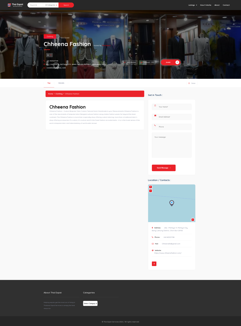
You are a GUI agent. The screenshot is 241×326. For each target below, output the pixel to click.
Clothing (50, 36)
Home (50, 94)
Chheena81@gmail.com (56, 68)
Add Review (131, 62)
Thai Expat (106, 45)
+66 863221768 (52, 61)
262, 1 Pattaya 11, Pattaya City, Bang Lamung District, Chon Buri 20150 (76, 64)
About (217, 5)
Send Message (163, 168)
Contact (226, 5)
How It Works (205, 5)
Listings (192, 5)
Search (66, 5)
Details (61, 83)
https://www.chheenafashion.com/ (168, 253)
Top (48, 83)
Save (192, 82)
